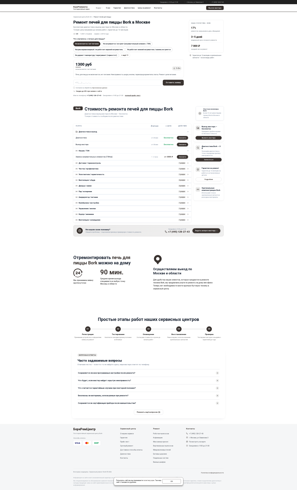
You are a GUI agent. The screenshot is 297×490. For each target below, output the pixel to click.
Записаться (208, 160)
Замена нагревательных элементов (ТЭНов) (94, 157)
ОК (172, 481)
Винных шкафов (159, 462)
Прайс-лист (124, 442)
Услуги (98, 8)
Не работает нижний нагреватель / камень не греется (149, 49)
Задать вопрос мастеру (205, 231)
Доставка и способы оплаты (131, 450)
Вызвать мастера (208, 138)
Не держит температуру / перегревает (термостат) (96, 55)
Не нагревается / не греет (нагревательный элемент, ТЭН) (127, 44)
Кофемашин (158, 438)
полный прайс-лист (132, 95)
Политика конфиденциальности (212, 473)
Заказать (182, 138)
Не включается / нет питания (87, 44)
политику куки (148, 480)
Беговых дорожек (160, 454)
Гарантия (117, 8)
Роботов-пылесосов (161, 434)
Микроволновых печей (162, 450)
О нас (108, 8)
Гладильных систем (160, 458)
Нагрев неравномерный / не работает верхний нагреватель (99, 49)
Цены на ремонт (144, 8)
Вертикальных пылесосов (163, 446)
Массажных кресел (160, 442)
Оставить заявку (173, 82)
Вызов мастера (214, 8)
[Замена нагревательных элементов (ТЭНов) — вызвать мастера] (182, 157)
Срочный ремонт (126, 446)
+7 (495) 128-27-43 (217, 2)
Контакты (158, 8)
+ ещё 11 (124, 55)
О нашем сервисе (127, 434)
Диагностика (129, 8)
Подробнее (208, 179)
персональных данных (99, 88)
